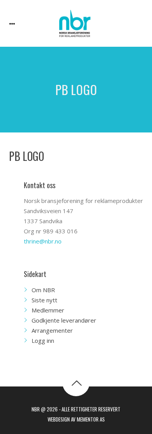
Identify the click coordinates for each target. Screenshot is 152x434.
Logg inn (43, 340)
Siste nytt (44, 300)
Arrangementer (52, 330)
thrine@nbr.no (43, 241)
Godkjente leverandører (64, 320)
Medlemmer (48, 310)
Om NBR (43, 290)
